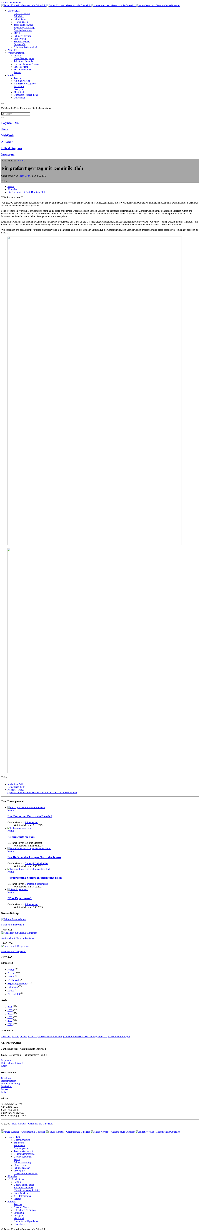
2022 (10, 1020)
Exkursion (13, 987)
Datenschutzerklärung (12, 1063)
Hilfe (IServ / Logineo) (25, 83)
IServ (4, 129)
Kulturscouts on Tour (21, 837)
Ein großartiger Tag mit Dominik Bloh (26, 192)
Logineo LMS (10, 123)
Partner (17, 72)
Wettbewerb (13, 980)
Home (11, 186)
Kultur (21, 160)
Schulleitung (20, 19)
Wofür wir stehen (16, 52)
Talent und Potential (23, 61)
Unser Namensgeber (24, 58)
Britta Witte (24, 176)
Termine (18, 78)
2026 (10, 1007)
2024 (10, 1014)
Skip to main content (11, 2)
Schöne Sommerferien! (12, 924)
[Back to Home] (90, 5)
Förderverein (20, 38)
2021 (10, 1024)
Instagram (18, 89)
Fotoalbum (19, 86)
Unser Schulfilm (22, 13)
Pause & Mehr (21, 66)
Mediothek (19, 92)
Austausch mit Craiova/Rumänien (18, 938)
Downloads (19, 97)
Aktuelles (12, 50)
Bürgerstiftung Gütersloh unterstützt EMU (35, 877)
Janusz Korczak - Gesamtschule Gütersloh (31, 1123)
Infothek (12, 75)
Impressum (6, 1060)
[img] (103, 809)
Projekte (12, 973)
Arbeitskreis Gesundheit (26, 47)
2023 (10, 1017)
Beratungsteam (21, 22)
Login (4, 1065)
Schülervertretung (22, 36)
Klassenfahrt (14, 994)
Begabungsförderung (24, 27)
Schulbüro (19, 16)
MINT (17, 33)
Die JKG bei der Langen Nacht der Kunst (34, 857)
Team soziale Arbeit (23, 24)
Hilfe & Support (11, 148)
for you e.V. (19, 44)
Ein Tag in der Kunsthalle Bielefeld (30, 816)
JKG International (22, 69)
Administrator (31, 822)
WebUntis (7, 135)
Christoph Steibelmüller (36, 863)
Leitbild (17, 55)
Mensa (4, 1089)
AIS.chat (6, 142)
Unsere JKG (14, 10)
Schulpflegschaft (22, 41)
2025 (10, 1010)
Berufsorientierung (23, 30)
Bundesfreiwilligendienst (26, 94)
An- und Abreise (22, 80)
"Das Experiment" (20, 898)
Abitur (11, 976)
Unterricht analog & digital (27, 64)
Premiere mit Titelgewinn (13, 951)
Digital (11, 990)
